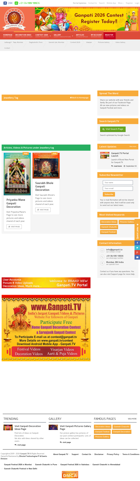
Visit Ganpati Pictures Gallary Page (75, 427)
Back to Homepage (80, 98)
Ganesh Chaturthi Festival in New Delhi (20, 469)
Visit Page (15, 227)
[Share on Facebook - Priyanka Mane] (137, 242)
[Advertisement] (46, 73)
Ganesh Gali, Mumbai (56, 42)
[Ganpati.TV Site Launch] (104, 155)
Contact (7, 48)
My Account (96, 35)
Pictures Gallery (103, 42)
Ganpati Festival (108, 232)
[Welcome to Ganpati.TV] (46, 278)
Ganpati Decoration (121, 431)
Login (137, 3)
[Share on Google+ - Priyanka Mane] (137, 252)
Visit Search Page (114, 129)
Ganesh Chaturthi (109, 227)
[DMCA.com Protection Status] (70, 472)
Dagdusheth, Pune (36, 42)
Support (75, 454)
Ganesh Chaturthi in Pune (46, 465)
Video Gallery (120, 42)
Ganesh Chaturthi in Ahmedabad (106, 465)
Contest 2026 (75, 42)
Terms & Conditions (130, 454)
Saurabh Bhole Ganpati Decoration (44, 186)
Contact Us (92, 3)
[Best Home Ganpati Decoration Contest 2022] (46, 296)
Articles (82, 35)
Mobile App (111, 3)
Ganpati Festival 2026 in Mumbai (18, 465)
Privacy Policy (113, 454)
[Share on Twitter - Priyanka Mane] (137, 247)
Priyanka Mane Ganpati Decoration (15, 203)
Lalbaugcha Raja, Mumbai (13, 42)
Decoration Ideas (23, 35)
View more (132, 146)
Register (129, 3)
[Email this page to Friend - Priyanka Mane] (137, 257)
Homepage (7, 35)
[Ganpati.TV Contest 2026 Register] (86, 8)
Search (102, 3)
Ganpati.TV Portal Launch (120, 154)
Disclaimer (98, 454)
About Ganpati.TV (60, 454)
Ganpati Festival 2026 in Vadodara (74, 465)
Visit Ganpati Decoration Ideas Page (28, 427)
